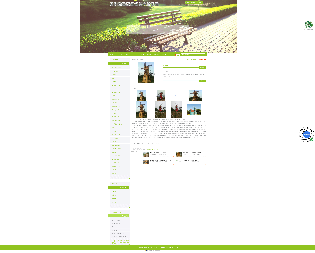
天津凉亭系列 (115, 71)
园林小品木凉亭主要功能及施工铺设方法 (160, 160)
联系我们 (164, 54)
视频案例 (149, 54)
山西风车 (158, 143)
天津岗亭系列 (115, 103)
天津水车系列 (115, 88)
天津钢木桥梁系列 (116, 106)
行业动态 (114, 195)
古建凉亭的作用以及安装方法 (190, 160)
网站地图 (199, 2)
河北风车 (139, 143)
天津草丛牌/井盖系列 (117, 124)
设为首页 (193, 2)
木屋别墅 (149, 149)
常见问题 (114, 202)
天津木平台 (115, 78)
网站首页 (112, 54)
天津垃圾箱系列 (116, 92)
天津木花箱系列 (116, 110)
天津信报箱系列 (116, 120)
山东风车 (134, 143)
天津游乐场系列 (116, 134)
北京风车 (144, 143)
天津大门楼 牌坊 (116, 155)
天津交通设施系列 (116, 131)
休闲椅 (153, 149)
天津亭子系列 (115, 113)
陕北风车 (153, 143)
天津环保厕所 (115, 99)
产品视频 (156, 54)
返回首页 (135, 59)
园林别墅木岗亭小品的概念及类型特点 (192, 152)
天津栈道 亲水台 (116, 159)
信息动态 (127, 54)
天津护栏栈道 (115, 170)
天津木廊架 (115, 74)
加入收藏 (187, 2)
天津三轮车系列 (116, 145)
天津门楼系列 (115, 141)
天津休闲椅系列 (116, 117)
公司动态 (114, 191)
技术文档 (114, 198)
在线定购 (202, 67)
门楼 (158, 149)
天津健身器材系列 (116, 148)
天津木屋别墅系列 (116, 67)
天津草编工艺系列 (116, 166)
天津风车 (149, 143)
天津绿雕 (114, 173)
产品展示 (134, 54)
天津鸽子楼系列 (116, 95)
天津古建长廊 (115, 162)
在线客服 (202, 80)
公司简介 (119, 54)
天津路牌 (114, 127)
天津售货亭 (115, 152)
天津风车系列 (115, 81)
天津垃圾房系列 (116, 85)
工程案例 (141, 54)
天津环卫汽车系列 (116, 138)
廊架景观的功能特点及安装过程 (158, 152)
